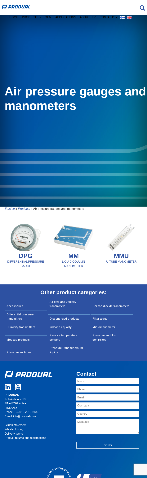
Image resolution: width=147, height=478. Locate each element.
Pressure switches (19, 352)
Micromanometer (103, 327)
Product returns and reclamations (25, 437)
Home (13, 17)
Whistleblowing (14, 429)
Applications (65, 17)
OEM (48, 17)
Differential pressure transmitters (20, 316)
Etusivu (10, 208)
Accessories (15, 306)
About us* (88, 17)
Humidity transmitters (21, 327)
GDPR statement (15, 425)
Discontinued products (65, 318)
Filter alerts (100, 318)
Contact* (107, 17)
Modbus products (18, 339)
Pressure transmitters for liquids (66, 350)
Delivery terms (14, 433)
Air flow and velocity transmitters (63, 304)
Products (30, 17)
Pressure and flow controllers (104, 337)
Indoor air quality (61, 327)
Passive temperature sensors (64, 337)
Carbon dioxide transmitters (111, 306)
